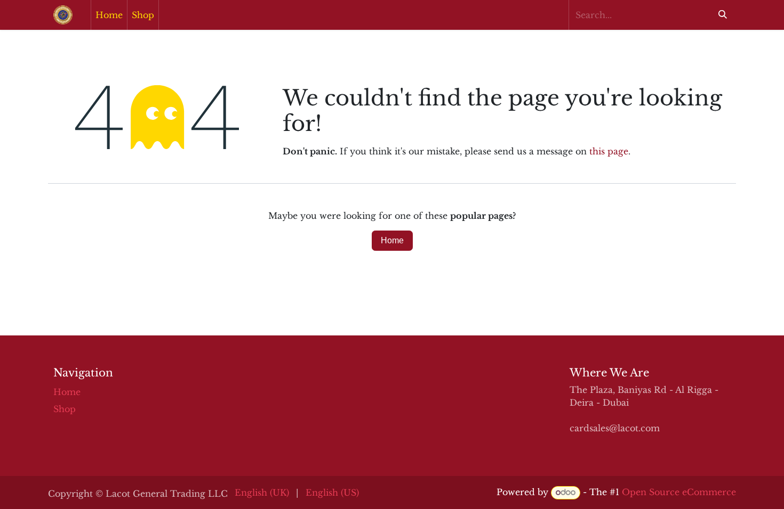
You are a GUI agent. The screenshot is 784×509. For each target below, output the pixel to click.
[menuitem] (109, 15)
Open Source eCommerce (679, 492)
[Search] (722, 15)
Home (392, 240)
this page (608, 151)
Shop (64, 409)
